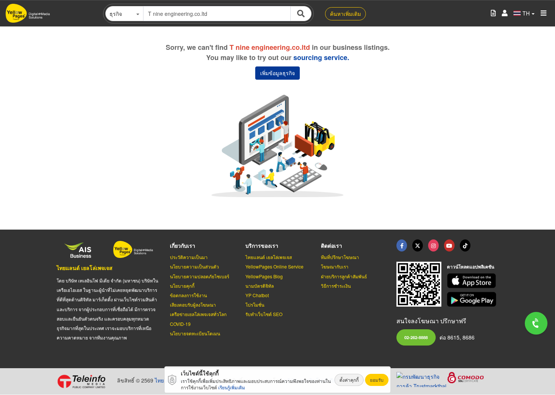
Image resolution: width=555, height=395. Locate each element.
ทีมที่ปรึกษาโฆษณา (340, 257)
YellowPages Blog (264, 276)
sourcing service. (321, 57)
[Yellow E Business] (401, 245)
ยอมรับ (377, 379)
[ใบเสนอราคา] (493, 13)
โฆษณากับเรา (334, 266)
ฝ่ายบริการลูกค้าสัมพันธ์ (344, 276)
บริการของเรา (261, 245)
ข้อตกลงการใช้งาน (188, 295)
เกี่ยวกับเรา (182, 245)
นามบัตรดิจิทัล (259, 285)
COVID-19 (180, 324)
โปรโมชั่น (254, 304)
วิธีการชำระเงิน (336, 285)
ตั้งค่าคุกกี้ (349, 379)
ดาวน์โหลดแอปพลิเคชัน (470, 266)
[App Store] (472, 280)
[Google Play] (472, 299)
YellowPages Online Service (274, 266)
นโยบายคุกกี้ (182, 285)
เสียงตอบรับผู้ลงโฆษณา (193, 304)
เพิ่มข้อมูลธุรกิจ (277, 73)
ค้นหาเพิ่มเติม (345, 13)
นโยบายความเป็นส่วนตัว (194, 266)
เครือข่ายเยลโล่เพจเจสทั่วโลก (198, 314)
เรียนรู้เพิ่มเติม (231, 387)
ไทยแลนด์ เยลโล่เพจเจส (85, 268)
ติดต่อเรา (331, 245)
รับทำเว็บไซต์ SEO (263, 314)
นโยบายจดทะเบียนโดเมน (195, 333)
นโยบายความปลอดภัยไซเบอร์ (199, 276)
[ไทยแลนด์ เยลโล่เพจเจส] (417, 245)
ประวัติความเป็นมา (189, 257)
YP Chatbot (257, 295)
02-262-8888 (416, 337)
